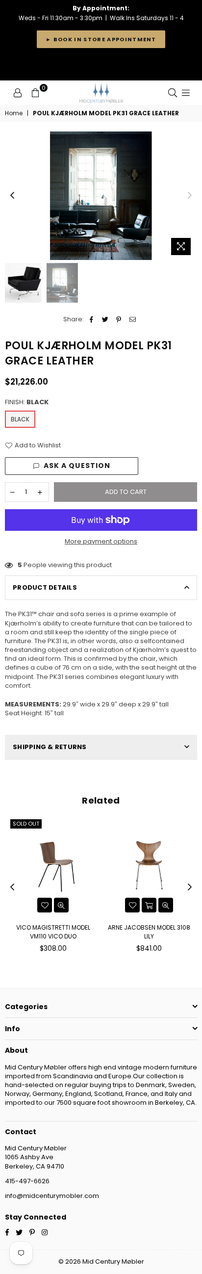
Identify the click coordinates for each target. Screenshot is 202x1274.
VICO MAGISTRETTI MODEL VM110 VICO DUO (53, 931)
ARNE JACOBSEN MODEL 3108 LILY (149, 931)
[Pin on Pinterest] (119, 319)
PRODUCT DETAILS (45, 587)
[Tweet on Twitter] (105, 319)
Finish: (27, 402)
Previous (12, 195)
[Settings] (17, 92)
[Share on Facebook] (91, 319)
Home (14, 113)
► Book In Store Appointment (101, 39)
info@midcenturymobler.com (52, 1195)
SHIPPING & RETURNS (50, 747)
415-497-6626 (27, 1181)
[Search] (172, 92)
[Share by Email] (132, 319)
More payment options (101, 541)
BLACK (20, 419)
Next (189, 195)
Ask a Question (77, 465)
